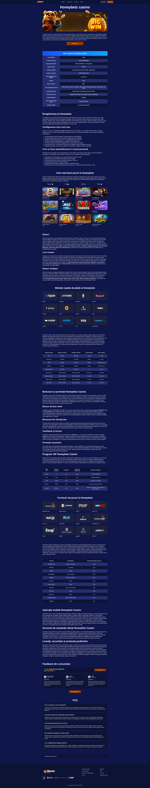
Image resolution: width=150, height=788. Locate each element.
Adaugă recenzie (100, 669)
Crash (82, 184)
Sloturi (98, 184)
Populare (49, 184)
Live (66, 184)
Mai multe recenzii (75, 691)
